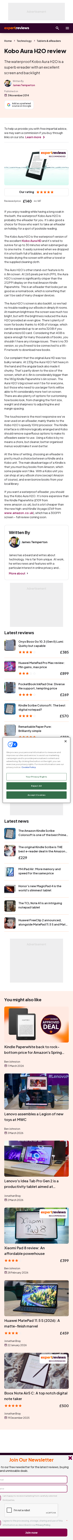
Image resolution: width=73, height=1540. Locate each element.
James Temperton (24, 85)
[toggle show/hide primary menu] (67, 28)
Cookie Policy (28, 767)
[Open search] (57, 28)
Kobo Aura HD (31, 241)
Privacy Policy (43, 1525)
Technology (24, 40)
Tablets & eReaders (49, 40)
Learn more (33, 137)
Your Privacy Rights (36, 776)
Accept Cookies (37, 795)
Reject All (36, 786)
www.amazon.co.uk (18, 513)
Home (8, 40)
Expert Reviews (16, 28)
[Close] (65, 741)
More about (17, 573)
